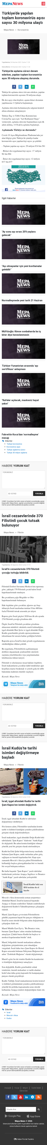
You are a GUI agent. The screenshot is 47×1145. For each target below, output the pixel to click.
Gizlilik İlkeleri (36, 1088)
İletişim (25, 1088)
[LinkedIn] (27, 87)
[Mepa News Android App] (13, 1116)
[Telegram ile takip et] (33, 1097)
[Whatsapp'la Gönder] (33, 87)
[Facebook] (14, 87)
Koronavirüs (23, 30)
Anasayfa (7, 1088)
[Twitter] (20, 87)
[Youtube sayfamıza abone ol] (20, 1097)
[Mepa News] (12, 3)
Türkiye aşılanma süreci (16, 450)
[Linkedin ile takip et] (27, 1097)
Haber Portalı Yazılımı (25, 1139)
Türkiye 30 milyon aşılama (17, 453)
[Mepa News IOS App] (34, 1116)
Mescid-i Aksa (12, 1015)
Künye (17, 1088)
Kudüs (9, 1018)
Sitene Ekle (23, 1091)
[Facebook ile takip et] (8, 1097)
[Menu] (44, 4)
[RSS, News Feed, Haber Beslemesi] (39, 1097)
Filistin (21, 532)
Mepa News (9, 30)
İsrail (8, 1012)
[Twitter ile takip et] (14, 1097)
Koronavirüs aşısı (13, 447)
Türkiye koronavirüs (14, 444)
